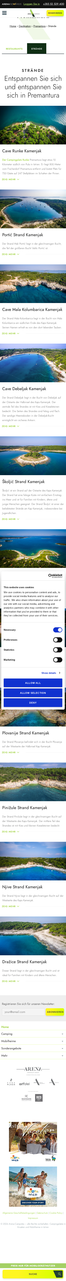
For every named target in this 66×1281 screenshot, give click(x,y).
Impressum (33, 1218)
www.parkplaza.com (11, 1081)
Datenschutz (42, 1213)
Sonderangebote (11, 1048)
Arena (33, 1071)
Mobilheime (8, 1041)
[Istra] (33, 1142)
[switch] (57, 639)
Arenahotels (39, 1081)
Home (13, 26)
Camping (6, 1034)
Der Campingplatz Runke (15, 160)
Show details (48, 673)
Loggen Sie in (32, 4)
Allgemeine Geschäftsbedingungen (19, 1213)
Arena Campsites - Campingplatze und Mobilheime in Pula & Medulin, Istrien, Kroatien (33, 13)
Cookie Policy (56, 1213)
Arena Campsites (54, 1081)
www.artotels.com (24, 1083)
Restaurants (14, 48)
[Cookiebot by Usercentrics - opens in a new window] (48, 576)
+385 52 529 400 (53, 4)
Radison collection (26, 1099)
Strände (36, 48)
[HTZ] (33, 1187)
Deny (33, 702)
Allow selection (33, 693)
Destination (25, 26)
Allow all (33, 683)
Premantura (39, 26)
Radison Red (39, 1098)
